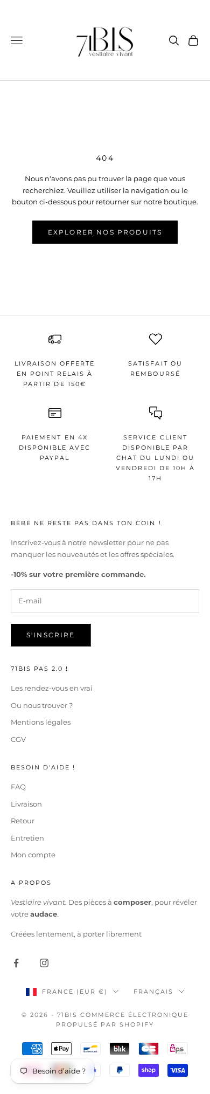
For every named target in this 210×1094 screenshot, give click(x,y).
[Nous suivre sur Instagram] (44, 963)
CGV (18, 739)
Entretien (27, 838)
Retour (22, 820)
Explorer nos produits (105, 232)
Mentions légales (41, 722)
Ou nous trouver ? (42, 705)
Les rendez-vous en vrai (52, 688)
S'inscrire (50, 635)
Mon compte (33, 854)
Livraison (26, 804)
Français (153, 991)
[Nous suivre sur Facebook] (16, 963)
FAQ (18, 786)
